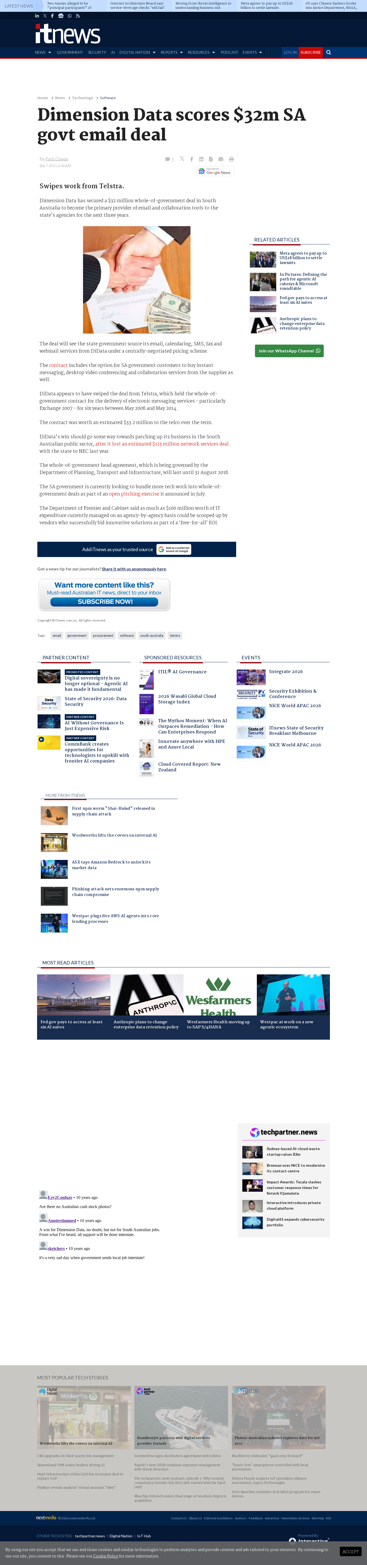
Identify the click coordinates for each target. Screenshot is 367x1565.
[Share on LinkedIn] (202, 160)
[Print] (230, 160)
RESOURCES (198, 52)
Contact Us (179, 1518)
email (57, 635)
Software (108, 98)
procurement (103, 635)
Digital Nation (121, 1536)
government (77, 635)
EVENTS (250, 52)
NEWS (40, 52)
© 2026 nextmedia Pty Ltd (76, 1518)
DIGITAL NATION (135, 52)
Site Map (318, 1518)
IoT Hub (144, 1536)
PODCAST (229, 52)
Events (251, 657)
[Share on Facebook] (192, 160)
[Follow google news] (214, 171)
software (127, 635)
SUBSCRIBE (311, 52)
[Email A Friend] (221, 160)
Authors (241, 1518)
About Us (195, 1518)
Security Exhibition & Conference (292, 694)
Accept (351, 1551)
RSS (328, 1518)
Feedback (256, 1518)
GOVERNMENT (70, 52)
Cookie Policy (105, 1556)
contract (58, 365)
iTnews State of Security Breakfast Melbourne (296, 731)
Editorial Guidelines (218, 1518)
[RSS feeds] (78, 16)
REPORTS (169, 52)
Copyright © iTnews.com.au (57, 620)
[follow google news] (61, 16)
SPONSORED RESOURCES (173, 657)
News (60, 98)
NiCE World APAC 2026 (295, 706)
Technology (82, 98)
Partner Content (65, 657)
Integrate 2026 (286, 672)
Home (42, 98)
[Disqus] (133, 1115)
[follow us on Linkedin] (37, 16)
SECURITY (97, 52)
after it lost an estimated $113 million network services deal (162, 444)
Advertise (272, 1518)
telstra (175, 635)
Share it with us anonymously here (134, 568)
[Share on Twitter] (182, 159)
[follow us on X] (45, 16)
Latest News (19, 5)
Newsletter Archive (295, 1518)
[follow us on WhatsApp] (70, 16)
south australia (151, 635)
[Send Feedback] (211, 160)
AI (113, 52)
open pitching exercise (134, 494)
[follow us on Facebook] (52, 16)
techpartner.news (90, 1536)
